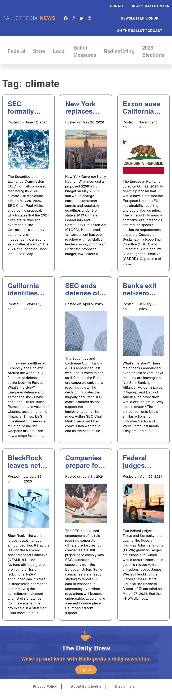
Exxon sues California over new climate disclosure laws (141, 107)
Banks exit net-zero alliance (139, 289)
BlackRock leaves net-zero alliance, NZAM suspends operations (25, 461)
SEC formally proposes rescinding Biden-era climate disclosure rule (25, 107)
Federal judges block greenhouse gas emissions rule (142, 461)
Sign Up (85, 670)
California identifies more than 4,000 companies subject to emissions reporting (25, 289)
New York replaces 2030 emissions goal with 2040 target (83, 107)
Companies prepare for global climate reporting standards (83, 461)
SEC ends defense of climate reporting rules (82, 289)
